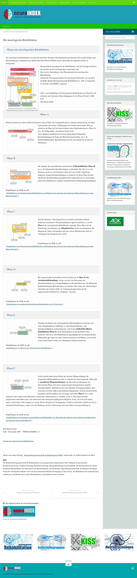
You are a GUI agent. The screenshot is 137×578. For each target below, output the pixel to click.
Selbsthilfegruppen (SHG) (36, 2)
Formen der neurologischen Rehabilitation (18, 441)
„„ (29, 348)
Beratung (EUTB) (65, 2)
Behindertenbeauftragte (79, 2)
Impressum (6, 26)
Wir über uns (92, 2)
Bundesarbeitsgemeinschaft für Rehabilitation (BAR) (43, 455)
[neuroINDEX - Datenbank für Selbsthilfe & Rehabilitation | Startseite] (22, 14)
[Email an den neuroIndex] (133, 31)
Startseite (4, 2)
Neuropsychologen (51, 2)
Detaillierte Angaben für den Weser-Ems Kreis (119, 92)
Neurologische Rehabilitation (17, 2)
